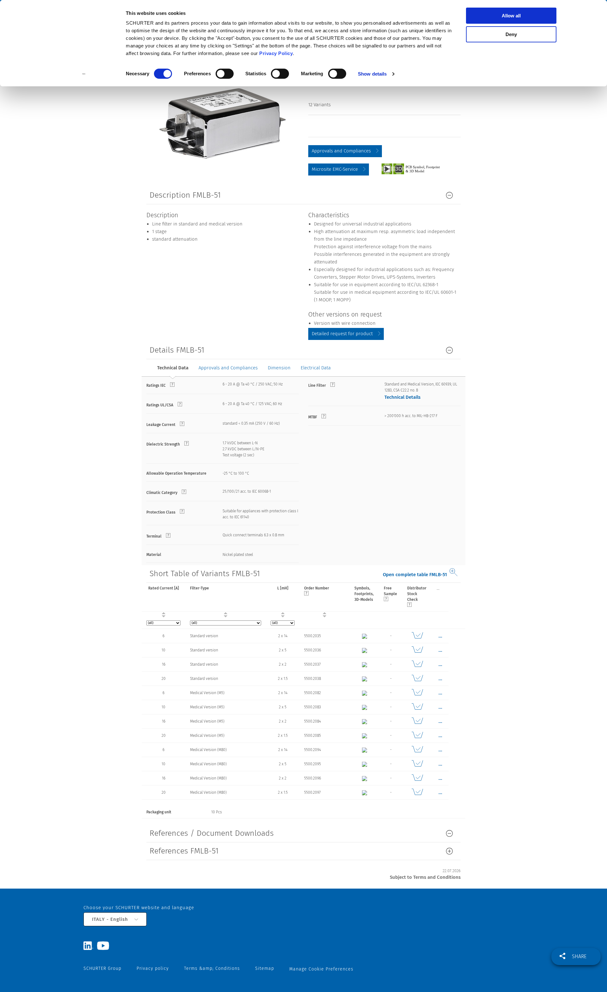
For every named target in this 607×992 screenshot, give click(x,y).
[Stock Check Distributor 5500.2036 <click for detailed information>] (417, 650)
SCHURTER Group (102, 968)
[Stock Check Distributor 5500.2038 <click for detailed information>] (417, 678)
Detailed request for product (342, 333)
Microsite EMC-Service (335, 169)
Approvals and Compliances (341, 151)
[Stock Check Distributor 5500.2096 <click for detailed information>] (417, 778)
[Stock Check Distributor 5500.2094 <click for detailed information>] (417, 750)
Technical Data (172, 368)
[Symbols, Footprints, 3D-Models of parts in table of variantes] (418, 168)
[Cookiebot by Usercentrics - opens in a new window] (84, 74)
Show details (372, 74)
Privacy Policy (276, 53)
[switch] (225, 74)
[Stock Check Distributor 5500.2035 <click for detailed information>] (417, 636)
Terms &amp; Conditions (212, 968)
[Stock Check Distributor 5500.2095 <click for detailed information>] (417, 764)
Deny (511, 34)
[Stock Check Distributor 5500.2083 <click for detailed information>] (417, 707)
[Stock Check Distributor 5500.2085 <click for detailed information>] (417, 735)
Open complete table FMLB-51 (415, 574)
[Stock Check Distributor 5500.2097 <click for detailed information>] (417, 792)
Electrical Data (316, 368)
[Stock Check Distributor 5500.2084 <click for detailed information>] (417, 721)
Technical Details (402, 397)
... (438, 588)
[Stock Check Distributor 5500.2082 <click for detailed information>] (417, 693)
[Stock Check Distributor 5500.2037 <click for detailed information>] (417, 664)
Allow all (511, 15)
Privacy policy (153, 968)
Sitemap (264, 968)
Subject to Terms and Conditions (425, 877)
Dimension (279, 368)
